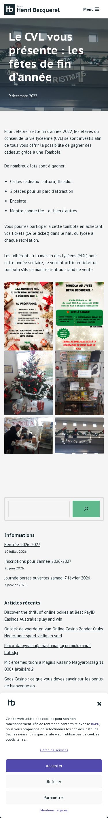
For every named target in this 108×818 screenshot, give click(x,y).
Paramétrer (54, 797)
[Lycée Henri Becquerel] (33, 9)
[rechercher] (86, 509)
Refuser (54, 781)
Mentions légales (54, 810)
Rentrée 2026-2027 (22, 544)
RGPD (95, 724)
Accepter (54, 766)
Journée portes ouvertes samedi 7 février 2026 (47, 578)
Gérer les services (54, 750)
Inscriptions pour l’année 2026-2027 (37, 561)
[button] (99, 704)
